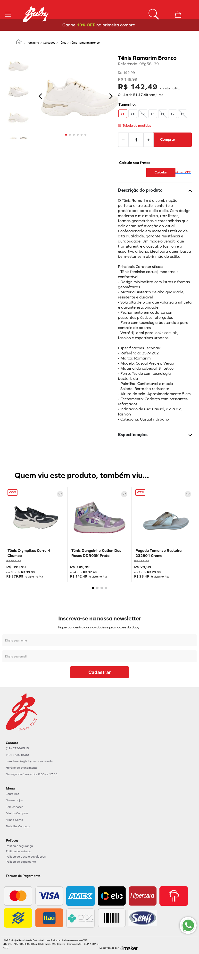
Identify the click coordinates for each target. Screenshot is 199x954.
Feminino (33, 42)
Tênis (62, 42)
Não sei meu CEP (179, 172)
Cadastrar (99, 672)
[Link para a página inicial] (19, 43)
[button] (122, 113)
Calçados (49, 42)
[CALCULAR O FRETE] (160, 172)
